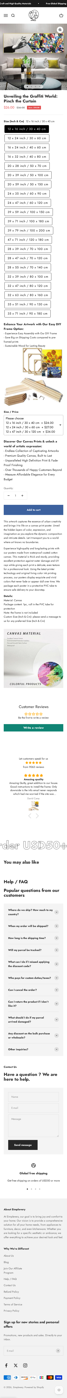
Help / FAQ (10, 1279)
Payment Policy (12, 1298)
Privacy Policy (11, 1311)
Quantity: (8, 488)
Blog (6, 1262)
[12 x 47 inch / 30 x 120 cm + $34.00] (32, 432)
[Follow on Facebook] (6, 1365)
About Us (9, 1256)
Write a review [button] (33, 728)
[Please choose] (32, 418)
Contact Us (10, 1285)
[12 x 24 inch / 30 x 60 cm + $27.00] (32, 427)
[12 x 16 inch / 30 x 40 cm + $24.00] (32, 423)
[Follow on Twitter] (15, 1365)
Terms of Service (13, 1304)
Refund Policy (11, 1292)
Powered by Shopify (34, 1387)
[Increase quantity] (22, 495)
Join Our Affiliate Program (13, 1270)
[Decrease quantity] (8, 495)
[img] (33, 763)
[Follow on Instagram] (25, 1365)
